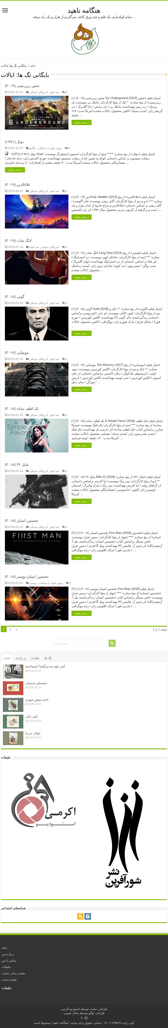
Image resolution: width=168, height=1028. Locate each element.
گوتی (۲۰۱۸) (14, 297)
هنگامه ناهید (84, 10)
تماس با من (9, 960)
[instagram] (87, 916)
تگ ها (47, 658)
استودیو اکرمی (70, 1009)
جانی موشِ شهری (37, 699)
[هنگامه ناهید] (84, 38)
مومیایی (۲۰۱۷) (17, 353)
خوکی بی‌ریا (33, 733)
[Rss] (80, 916)
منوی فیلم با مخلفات (49, 148)
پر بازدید (20, 658)
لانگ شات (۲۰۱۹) (18, 241)
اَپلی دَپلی (31, 716)
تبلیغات (6, 967)
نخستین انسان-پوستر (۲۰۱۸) (27, 577)
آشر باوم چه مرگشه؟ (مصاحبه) (45, 666)
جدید (7, 658)
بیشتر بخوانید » (81, 122)
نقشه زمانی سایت (13, 973)
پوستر (32, 583)
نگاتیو (32, 148)
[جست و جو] (112, 643)
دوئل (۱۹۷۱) (14, 142)
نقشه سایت (9, 979)
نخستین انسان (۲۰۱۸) (21, 521)
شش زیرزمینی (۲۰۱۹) (22, 86)
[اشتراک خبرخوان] (166, 74)
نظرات (35, 658)
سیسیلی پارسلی (36, 683)
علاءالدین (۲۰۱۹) (18, 185)
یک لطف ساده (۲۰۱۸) (22, 409)
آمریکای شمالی (38, 92)
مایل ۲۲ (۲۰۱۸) (17, 465)
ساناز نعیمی (71, 1013)
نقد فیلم (54, 92)
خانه (32, 65)
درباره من (8, 954)
